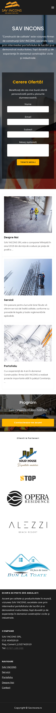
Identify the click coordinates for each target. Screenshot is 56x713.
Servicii (8, 300)
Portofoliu (10, 366)
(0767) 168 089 (14, 648)
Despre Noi (11, 237)
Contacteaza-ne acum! (28, 422)
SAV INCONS (9, 667)
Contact (6, 687)
